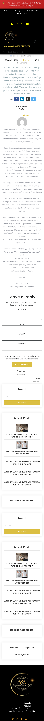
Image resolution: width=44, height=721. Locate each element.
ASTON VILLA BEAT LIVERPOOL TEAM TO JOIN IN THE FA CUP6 (22, 462)
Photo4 (22, 109)
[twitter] (16, 99)
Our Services (14, 711)
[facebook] (22, 99)
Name (22, 324)
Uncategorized (22, 654)
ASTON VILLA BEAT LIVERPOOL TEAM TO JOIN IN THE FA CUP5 (22, 473)
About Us (27, 706)
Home (14, 708)
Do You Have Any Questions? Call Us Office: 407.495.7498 (22, 12)
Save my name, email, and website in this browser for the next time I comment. (22, 357)
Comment (22, 309)
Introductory (27, 703)
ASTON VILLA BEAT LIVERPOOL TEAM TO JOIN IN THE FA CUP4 (22, 483)
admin (27, 60)
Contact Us (30, 711)
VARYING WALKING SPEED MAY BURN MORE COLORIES (22, 452)
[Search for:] (22, 397)
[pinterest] (27, 99)
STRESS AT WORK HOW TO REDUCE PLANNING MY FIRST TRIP (22, 435)
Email (22, 334)
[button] (35, 42)
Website (22, 343)
